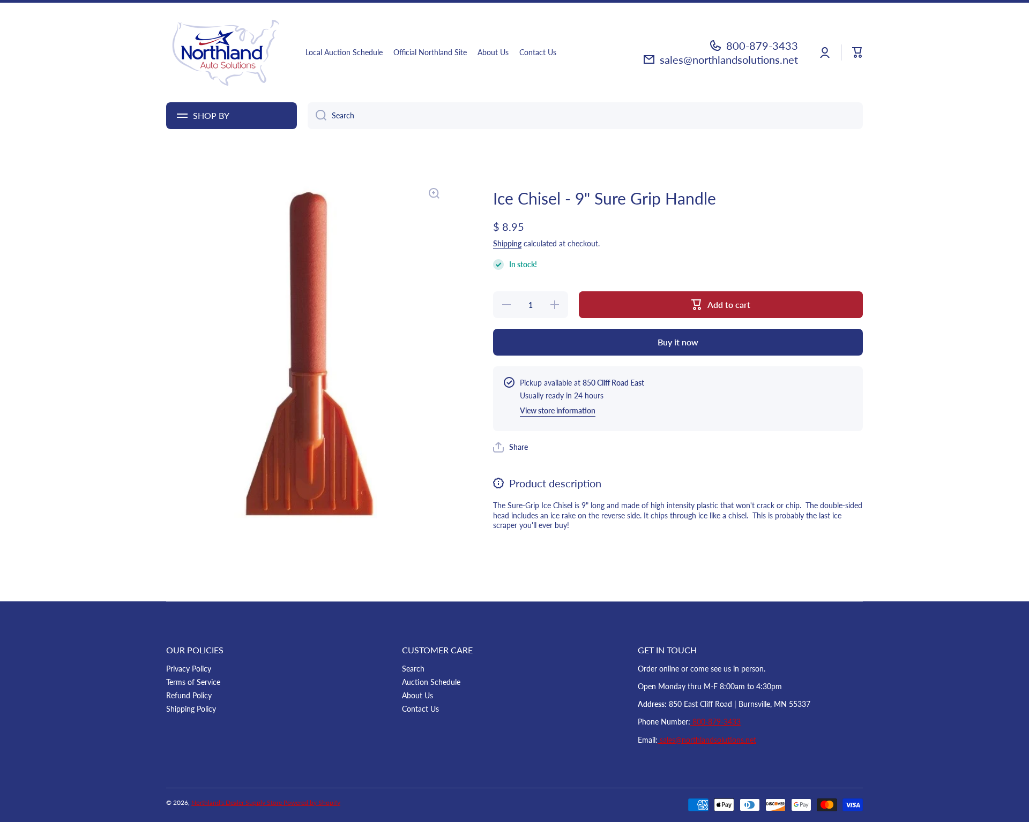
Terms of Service (193, 682)
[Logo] (225, 52)
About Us (417, 695)
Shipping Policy (191, 708)
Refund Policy (189, 695)
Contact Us (420, 708)
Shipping (507, 243)
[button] (857, 52)
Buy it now (678, 342)
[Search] (317, 115)
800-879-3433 (762, 45)
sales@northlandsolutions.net (729, 59)
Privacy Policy (188, 668)
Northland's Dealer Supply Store (237, 802)
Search (413, 668)
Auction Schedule (431, 682)
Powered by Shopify (312, 802)
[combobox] (585, 115)
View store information (557, 410)
